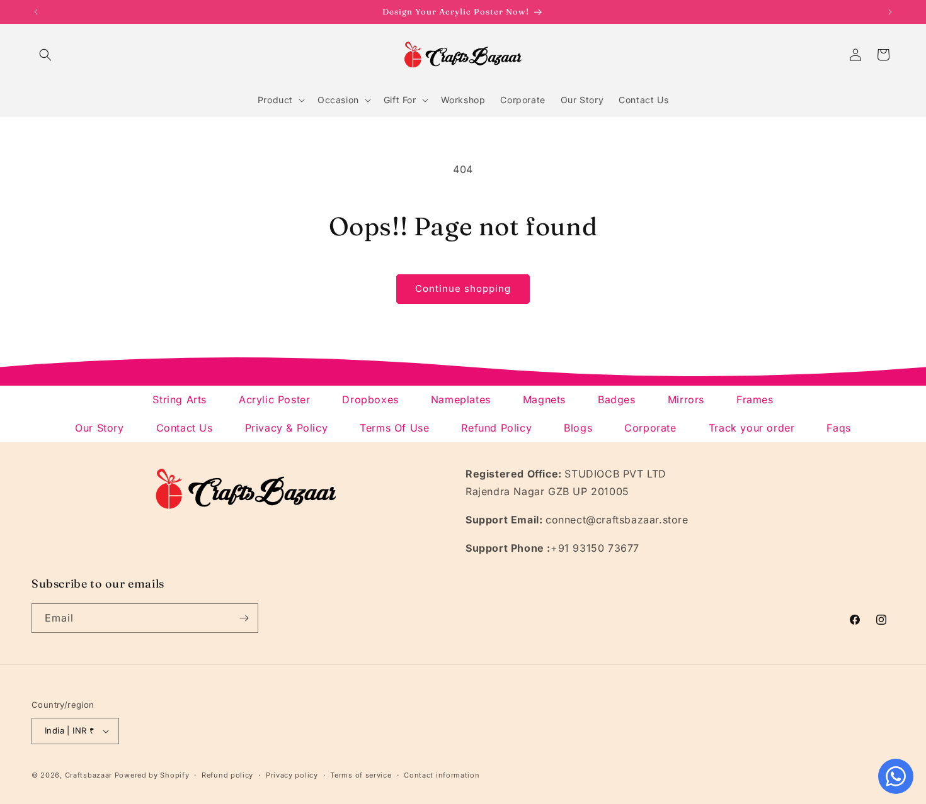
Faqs (838, 428)
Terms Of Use (394, 428)
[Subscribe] (244, 618)
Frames (755, 399)
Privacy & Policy (286, 428)
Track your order (752, 428)
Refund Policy (496, 428)
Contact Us (184, 428)
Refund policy (227, 775)
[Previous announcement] (36, 12)
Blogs (578, 428)
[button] (45, 55)
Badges (617, 399)
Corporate (650, 428)
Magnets (544, 399)
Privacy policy (292, 775)
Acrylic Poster (274, 399)
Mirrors (686, 399)
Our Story (99, 428)
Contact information (441, 775)
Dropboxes (370, 399)
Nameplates (461, 399)
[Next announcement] (890, 12)
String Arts (179, 399)
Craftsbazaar (88, 775)
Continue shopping (463, 288)
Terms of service (360, 775)
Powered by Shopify (152, 775)
